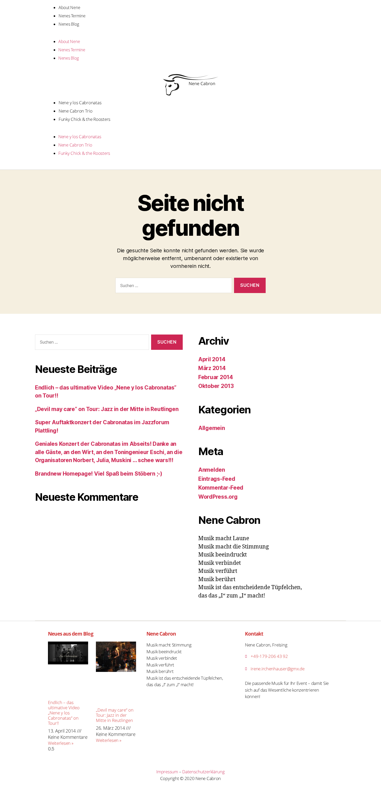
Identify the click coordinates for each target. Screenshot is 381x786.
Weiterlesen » (60, 743)
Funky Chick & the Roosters (84, 119)
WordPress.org (218, 496)
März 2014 (212, 368)
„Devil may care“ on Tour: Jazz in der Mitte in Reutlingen (107, 409)
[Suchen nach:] (172, 286)
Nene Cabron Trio (76, 111)
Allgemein (211, 428)
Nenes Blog (69, 24)
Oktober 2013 (216, 386)
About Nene (69, 7)
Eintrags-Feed (216, 479)
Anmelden (211, 470)
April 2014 (211, 359)
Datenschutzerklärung (203, 772)
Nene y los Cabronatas (80, 103)
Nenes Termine (72, 16)
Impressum (167, 772)
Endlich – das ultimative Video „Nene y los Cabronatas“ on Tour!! (64, 712)
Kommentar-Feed (220, 487)
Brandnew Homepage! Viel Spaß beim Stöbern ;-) (98, 473)
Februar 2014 (215, 377)
